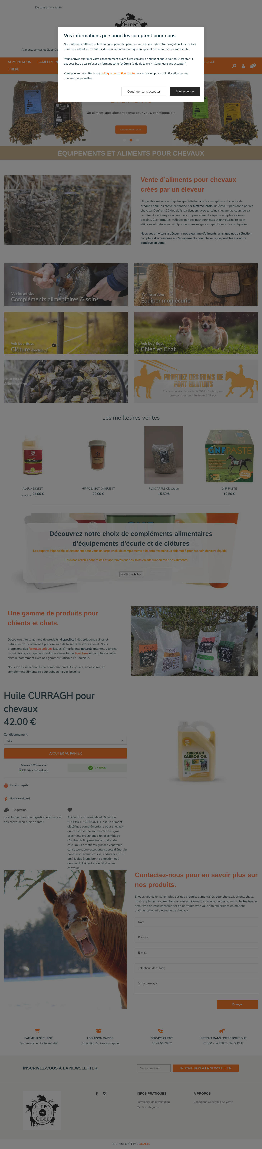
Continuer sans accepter (143, 91)
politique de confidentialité (118, 73)
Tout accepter (185, 91)
